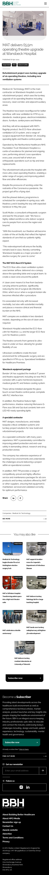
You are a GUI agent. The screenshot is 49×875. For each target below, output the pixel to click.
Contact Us (8, 826)
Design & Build (6, 64)
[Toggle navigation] (45, 3)
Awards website (10, 830)
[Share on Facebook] (20, 498)
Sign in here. (24, 749)
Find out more (9, 756)
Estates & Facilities (23, 64)
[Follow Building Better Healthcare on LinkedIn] (28, 788)
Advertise (7, 834)
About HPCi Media (11, 818)
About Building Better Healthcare (19, 814)
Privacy (6, 841)
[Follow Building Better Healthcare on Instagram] (21, 788)
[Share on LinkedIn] (13, 498)
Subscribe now (15, 678)
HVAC (14, 64)
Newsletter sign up (12, 822)
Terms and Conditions (13, 837)
